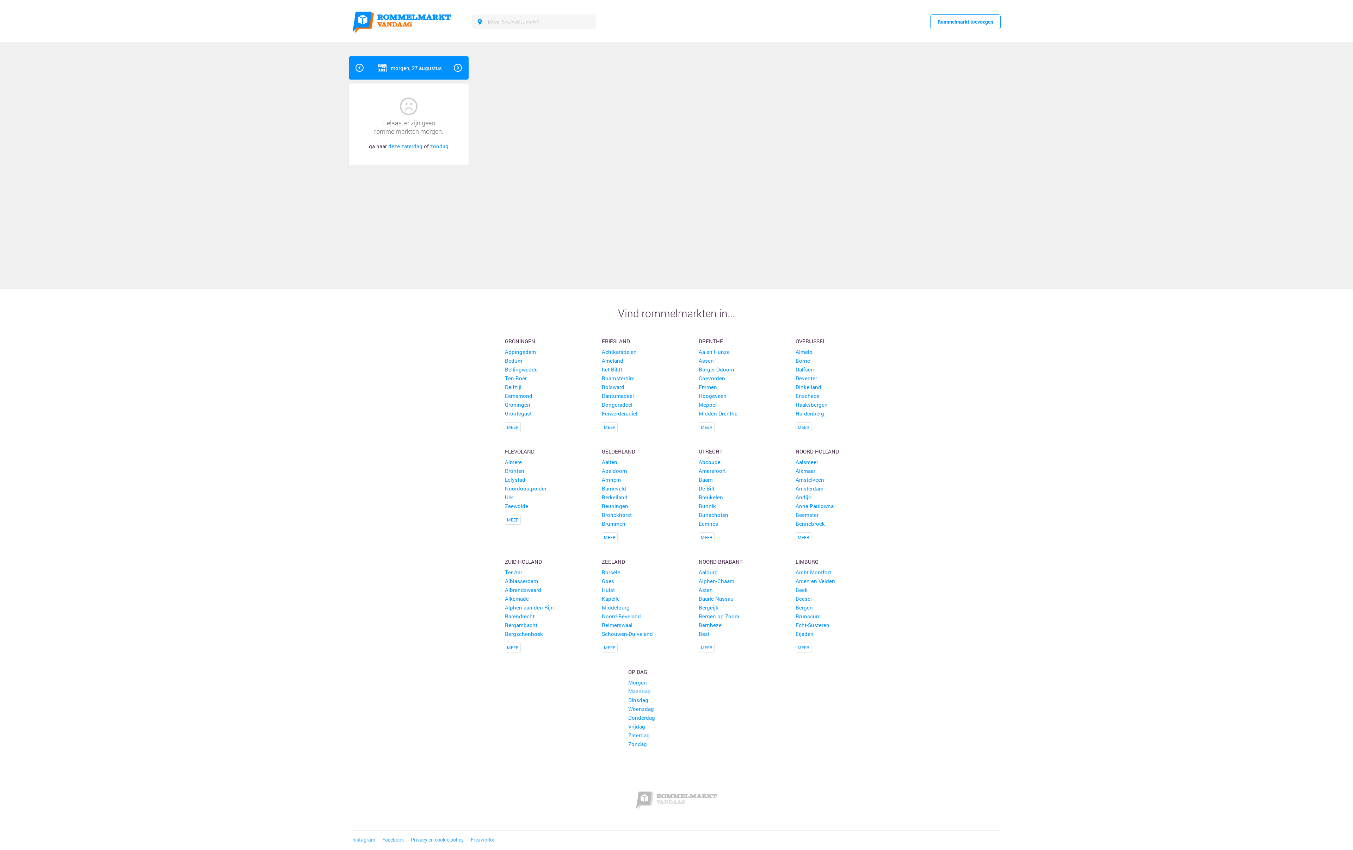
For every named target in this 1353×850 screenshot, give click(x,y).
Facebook (393, 840)
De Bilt (707, 488)
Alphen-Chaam (716, 581)
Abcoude (710, 461)
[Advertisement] (960, 162)
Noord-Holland (817, 451)
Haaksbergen (812, 404)
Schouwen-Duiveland (627, 633)
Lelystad (515, 479)
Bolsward (613, 386)
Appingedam (520, 351)
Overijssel (811, 341)
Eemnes (708, 523)
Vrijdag (636, 726)
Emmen (708, 386)
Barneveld (614, 488)
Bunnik (707, 506)
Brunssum (808, 616)
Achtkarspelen (619, 351)
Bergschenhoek (524, 633)
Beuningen (615, 506)
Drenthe (711, 341)
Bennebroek (810, 523)
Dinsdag (638, 700)
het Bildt (612, 369)
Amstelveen (810, 479)
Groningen (520, 341)
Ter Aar (513, 572)
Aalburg (708, 572)
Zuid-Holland (523, 561)
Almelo (804, 351)
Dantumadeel (618, 395)
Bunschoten (713, 514)
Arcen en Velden (815, 581)
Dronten (514, 470)
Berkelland (615, 497)
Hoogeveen (713, 395)
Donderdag (641, 717)
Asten (706, 589)
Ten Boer (516, 378)
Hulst (608, 589)
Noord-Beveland (621, 616)
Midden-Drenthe (718, 413)
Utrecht (711, 451)
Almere (513, 461)
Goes (608, 581)
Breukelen (711, 497)
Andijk (803, 497)
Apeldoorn (614, 470)
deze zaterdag (405, 146)
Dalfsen (805, 369)
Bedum (513, 360)
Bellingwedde (521, 369)
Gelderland (618, 451)
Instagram (363, 840)
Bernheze (710, 625)
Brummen (613, 523)
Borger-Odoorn (716, 369)
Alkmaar (805, 470)
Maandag (639, 691)
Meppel (708, 404)
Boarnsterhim (618, 378)
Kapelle (611, 598)
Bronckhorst (617, 514)
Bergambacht (521, 625)
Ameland (612, 360)
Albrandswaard (523, 589)
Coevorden (712, 378)
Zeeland (613, 561)
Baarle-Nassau (716, 598)
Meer (513, 427)
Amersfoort (712, 470)
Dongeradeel (617, 404)
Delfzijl (513, 386)
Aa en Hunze (714, 351)
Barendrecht (520, 616)
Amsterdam (809, 488)
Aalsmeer (807, 461)
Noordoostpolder (525, 488)
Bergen (804, 607)
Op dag (637, 671)
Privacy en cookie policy (437, 840)
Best (704, 633)
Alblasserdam (521, 581)
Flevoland (520, 451)
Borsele (611, 572)
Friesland (616, 341)
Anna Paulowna (815, 506)
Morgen (637, 682)
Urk (509, 497)
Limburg (807, 561)
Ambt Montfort (813, 572)
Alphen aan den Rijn (529, 607)
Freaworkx (482, 840)
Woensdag (641, 708)
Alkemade (517, 598)
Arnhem (611, 479)
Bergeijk (708, 607)
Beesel (804, 598)
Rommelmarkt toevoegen (965, 21)
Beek (802, 589)
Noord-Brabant (721, 561)
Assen (706, 360)
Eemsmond (518, 395)
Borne (803, 360)
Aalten (609, 461)
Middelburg (616, 607)
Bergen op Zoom (719, 616)
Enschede (808, 395)
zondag (439, 146)
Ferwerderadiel (619, 413)
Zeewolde (516, 506)
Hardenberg (810, 413)
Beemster (807, 514)
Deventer (806, 378)
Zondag (637, 744)
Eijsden (805, 633)
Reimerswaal (617, 625)
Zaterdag (639, 735)
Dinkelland (808, 386)
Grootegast (518, 413)
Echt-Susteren (812, 625)
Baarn (706, 479)
